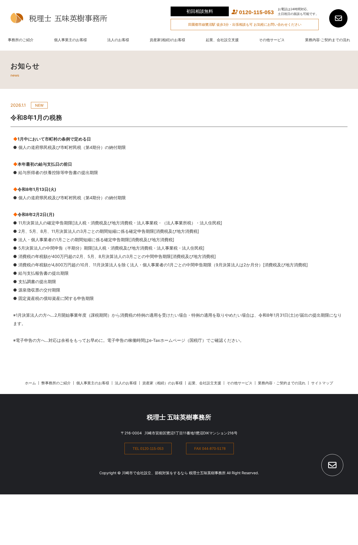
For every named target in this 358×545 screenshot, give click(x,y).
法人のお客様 (118, 39)
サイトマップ (322, 383)
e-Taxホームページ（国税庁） (177, 340)
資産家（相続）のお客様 (162, 383)
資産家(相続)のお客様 (167, 39)
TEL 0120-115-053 (148, 448)
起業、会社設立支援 (222, 39)
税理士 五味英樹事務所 (179, 417)
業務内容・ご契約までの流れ (282, 383)
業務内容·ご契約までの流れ (327, 39)
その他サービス (272, 39)
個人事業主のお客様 (70, 39)
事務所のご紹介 (21, 39)
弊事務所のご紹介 (56, 383)
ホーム (30, 383)
